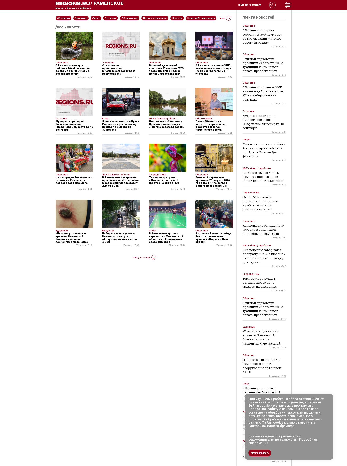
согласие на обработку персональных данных (284, 412)
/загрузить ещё (142, 257)
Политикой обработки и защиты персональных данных (285, 421)
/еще (222, 18)
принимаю (260, 453)
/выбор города (248, 4)
